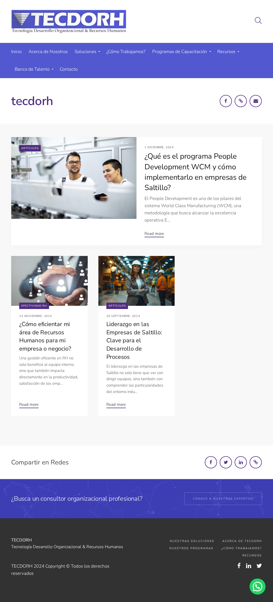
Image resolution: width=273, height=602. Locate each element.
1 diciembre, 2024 (159, 147)
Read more (154, 233)
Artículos (30, 148)
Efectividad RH (34, 306)
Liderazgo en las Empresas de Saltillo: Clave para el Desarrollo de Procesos (134, 340)
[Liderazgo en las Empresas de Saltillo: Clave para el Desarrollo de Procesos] (136, 281)
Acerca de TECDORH (242, 541)
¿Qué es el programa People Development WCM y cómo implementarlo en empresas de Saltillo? (195, 172)
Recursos (252, 555)
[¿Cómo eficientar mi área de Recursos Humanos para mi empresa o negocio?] (49, 281)
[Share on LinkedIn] (241, 462)
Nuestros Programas (191, 548)
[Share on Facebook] (211, 462)
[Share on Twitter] (226, 462)
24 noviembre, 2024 (35, 316)
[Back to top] (255, 568)
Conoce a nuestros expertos (223, 499)
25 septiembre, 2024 (123, 316)
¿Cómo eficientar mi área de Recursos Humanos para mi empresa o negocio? (45, 336)
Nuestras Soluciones (192, 541)
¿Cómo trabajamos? (242, 548)
